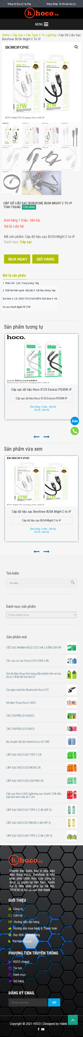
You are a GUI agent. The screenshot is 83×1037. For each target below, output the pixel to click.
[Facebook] (38, 1029)
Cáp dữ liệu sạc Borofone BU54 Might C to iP (41, 512)
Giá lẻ (8, 226)
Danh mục (19, 975)
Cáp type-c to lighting (41, 35)
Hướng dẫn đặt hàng (26, 922)
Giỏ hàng (18, 981)
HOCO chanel (21, 962)
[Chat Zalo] (75, 424)
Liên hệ (18, 915)
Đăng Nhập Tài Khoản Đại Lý (61, 3)
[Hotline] (75, 434)
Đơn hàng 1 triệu (16, 220)
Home (6, 35)
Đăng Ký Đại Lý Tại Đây (19, 3)
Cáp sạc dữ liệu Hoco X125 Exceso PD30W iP (41, 389)
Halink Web (67, 1024)
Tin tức (17, 968)
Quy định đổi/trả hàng (26, 935)
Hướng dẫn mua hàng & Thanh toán (35, 928)
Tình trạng (12, 207)
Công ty (18, 909)
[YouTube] (42, 1029)
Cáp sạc (17, 35)
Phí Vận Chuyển (22, 941)
